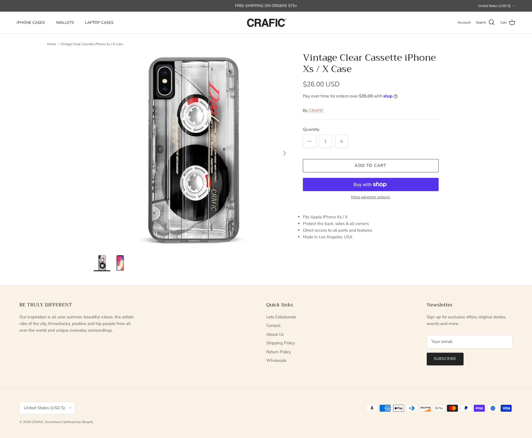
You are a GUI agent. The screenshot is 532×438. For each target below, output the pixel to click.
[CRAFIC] (266, 22)
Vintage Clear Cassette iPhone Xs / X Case (92, 44)
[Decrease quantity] (309, 141)
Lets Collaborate (281, 317)
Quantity (311, 129)
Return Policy (278, 352)
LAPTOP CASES (99, 22)
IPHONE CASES (31, 22)
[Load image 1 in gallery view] (192, 150)
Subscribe (445, 358)
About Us (275, 334)
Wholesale (276, 360)
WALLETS (65, 22)
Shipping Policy (280, 343)
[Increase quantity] (341, 141)
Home (51, 44)
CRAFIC (316, 110)
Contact (273, 325)
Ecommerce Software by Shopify (69, 422)
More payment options (370, 197)
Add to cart (370, 165)
